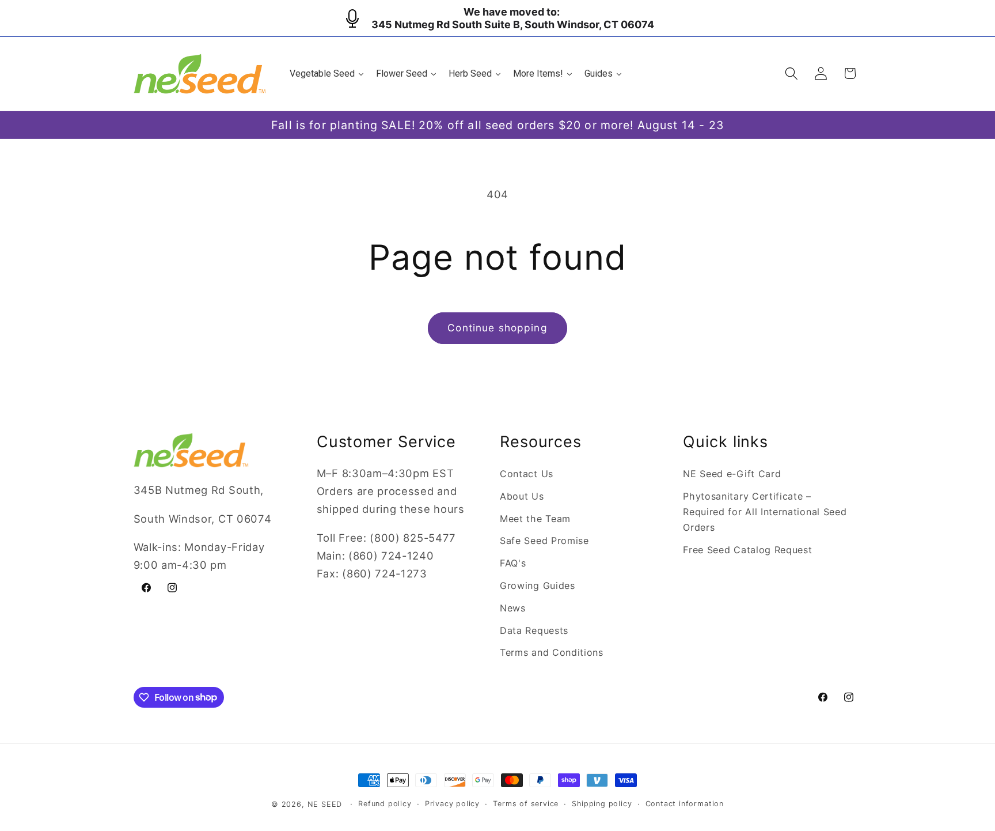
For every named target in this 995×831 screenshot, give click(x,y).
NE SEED (325, 804)
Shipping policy (602, 803)
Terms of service (526, 803)
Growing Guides (537, 585)
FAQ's (513, 563)
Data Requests (534, 630)
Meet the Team (535, 518)
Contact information (684, 803)
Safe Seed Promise (544, 540)
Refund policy (384, 803)
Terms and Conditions (551, 652)
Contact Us (526, 473)
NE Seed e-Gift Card (732, 473)
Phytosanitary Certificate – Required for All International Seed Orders (764, 512)
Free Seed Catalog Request (747, 550)
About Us (522, 496)
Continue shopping (497, 328)
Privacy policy (452, 803)
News (513, 608)
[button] (791, 73)
